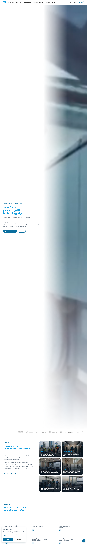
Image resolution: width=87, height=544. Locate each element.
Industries (18, 2)
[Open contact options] (83, 540)
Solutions (34, 2)
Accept (8, 539)
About (13, 2)
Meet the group (8, 473)
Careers (48, 2)
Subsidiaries (27, 2)
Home (9, 2)
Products (74, 2)
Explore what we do (9, 231)
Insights (41, 2)
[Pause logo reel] (82, 432)
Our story (16, 473)
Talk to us (80, 2)
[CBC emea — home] (4, 2)
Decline (19, 539)
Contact (53, 2)
